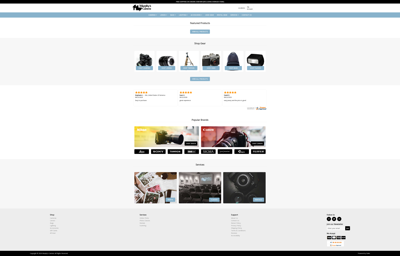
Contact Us (247, 15)
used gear (209, 15)
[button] (241, 8)
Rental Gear (222, 15)
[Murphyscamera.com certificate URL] (257, 108)
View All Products (200, 32)
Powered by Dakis (364, 253)
